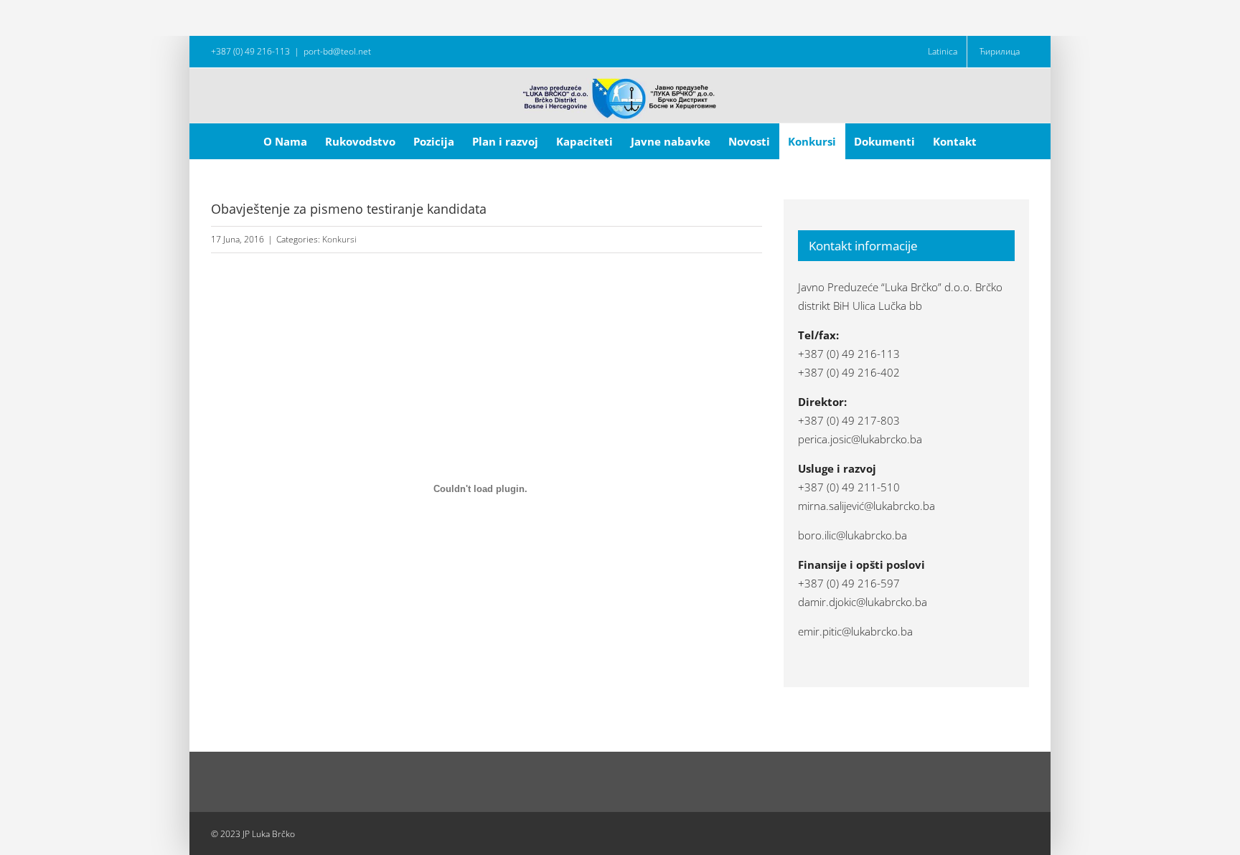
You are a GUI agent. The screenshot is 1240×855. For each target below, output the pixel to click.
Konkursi (339, 239)
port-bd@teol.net (337, 51)
